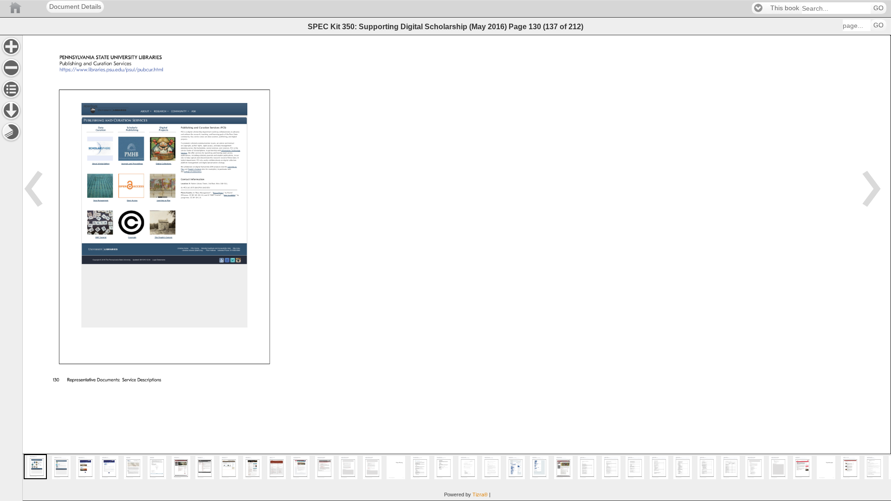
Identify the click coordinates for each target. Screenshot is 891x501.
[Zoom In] (11, 46)
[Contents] (11, 89)
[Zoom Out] (11, 67)
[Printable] (11, 131)
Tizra (480, 494)
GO (878, 8)
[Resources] (11, 110)
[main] (456, 268)
